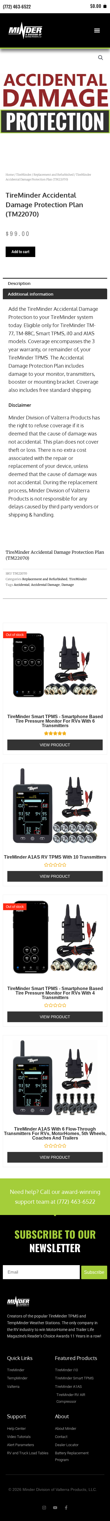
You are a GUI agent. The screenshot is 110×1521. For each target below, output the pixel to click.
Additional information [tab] (30, 293)
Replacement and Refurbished (54, 175)
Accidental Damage (45, 585)
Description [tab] (19, 283)
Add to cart (20, 251)
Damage (67, 585)
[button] (97, 30)
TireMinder (23, 175)
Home (10, 175)
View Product (55, 745)
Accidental (21, 585)
